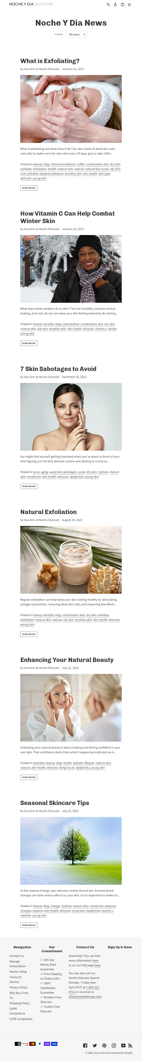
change (55, 906)
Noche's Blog (18, 972)
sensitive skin (72, 173)
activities (38, 763)
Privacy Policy (18, 987)
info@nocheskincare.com (85, 996)
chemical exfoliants (62, 164)
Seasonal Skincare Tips (54, 803)
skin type (104, 173)
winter (112, 329)
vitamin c (101, 329)
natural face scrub (96, 169)
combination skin (97, 164)
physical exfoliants (51, 173)
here (95, 960)
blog (46, 164)
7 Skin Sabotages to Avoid (58, 369)
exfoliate (25, 169)
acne (36, 472)
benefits (48, 324)
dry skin (115, 164)
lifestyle (89, 763)
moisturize (34, 477)
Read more (29, 188)
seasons (37, 911)
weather (25, 915)
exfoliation (39, 169)
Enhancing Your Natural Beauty (67, 660)
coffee (81, 164)
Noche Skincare (102, 1052)
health (52, 169)
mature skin (65, 169)
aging (44, 472)
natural (79, 169)
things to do (66, 768)
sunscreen (78, 911)
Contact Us (17, 956)
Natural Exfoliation (48, 512)
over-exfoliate (29, 173)
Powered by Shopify (121, 1052)
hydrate (103, 472)
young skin (39, 178)
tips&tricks (76, 477)
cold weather (70, 324)
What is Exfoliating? (49, 61)
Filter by (59, 34)
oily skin (115, 169)
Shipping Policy (20, 1003)
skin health (90, 173)
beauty (37, 164)
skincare (25, 178)
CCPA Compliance (21, 1019)
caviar (81, 472)
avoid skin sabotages (62, 472)
